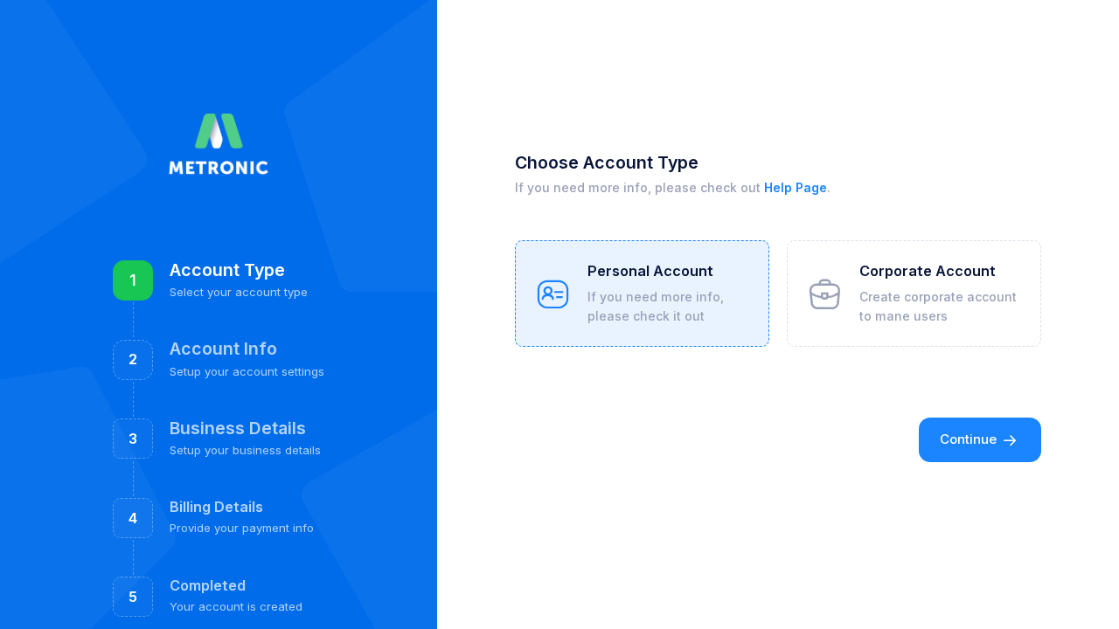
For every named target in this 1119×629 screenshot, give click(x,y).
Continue (970, 439)
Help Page (795, 187)
